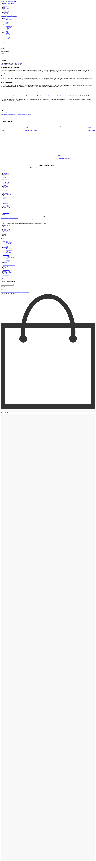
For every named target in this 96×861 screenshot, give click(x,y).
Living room (14, 292)
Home (2, 64)
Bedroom (19, 292)
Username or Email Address (7, 45)
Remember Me (5, 51)
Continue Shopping (17, 63)
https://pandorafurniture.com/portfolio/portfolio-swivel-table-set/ (17, 114)
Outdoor (9, 292)
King (4, 177)
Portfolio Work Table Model (39, 158)
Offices (27, 292)
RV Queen (5, 186)
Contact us (5, 203)
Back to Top (3, 278)
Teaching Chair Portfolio (6, 130)
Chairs (7, 112)
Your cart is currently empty (7, 63)
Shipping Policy (6, 207)
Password (3, 48)
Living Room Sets (7, 194)
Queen (4, 175)
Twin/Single (6, 173)
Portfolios (6, 64)
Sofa (4, 195)
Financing (5, 205)
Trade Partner (6, 213)
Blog (4, 214)
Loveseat (5, 197)
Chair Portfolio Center (69, 130)
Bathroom (24, 292)
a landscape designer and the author (54, 95)
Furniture (3, 292)
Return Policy (6, 206)
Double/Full (6, 174)
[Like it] (13, 128)
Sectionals (5, 193)
